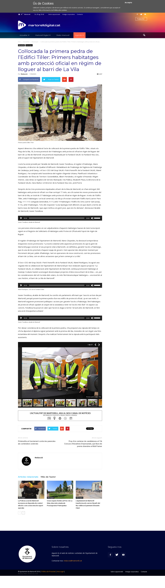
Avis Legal (60, 572)
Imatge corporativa (68, 14)
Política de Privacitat (48, 572)
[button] (144, 35)
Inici (19, 42)
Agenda (78, 35)
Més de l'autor (48, 477)
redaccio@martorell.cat (73, 561)
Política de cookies (60, 10)
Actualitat (23, 35)
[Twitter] (141, 14)
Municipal (29, 45)
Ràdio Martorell (62, 35)
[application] (60, 218)
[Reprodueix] (21, 218)
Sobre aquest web (54, 14)
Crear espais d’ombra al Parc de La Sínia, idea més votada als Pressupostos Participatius (59, 503)
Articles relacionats (28, 477)
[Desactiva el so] (92, 218)
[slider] (97, 218)
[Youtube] (145, 14)
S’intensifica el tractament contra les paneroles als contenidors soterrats (36, 442)
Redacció (24, 74)
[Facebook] (137, 14)
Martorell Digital (42, 35)
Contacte (80, 14)
